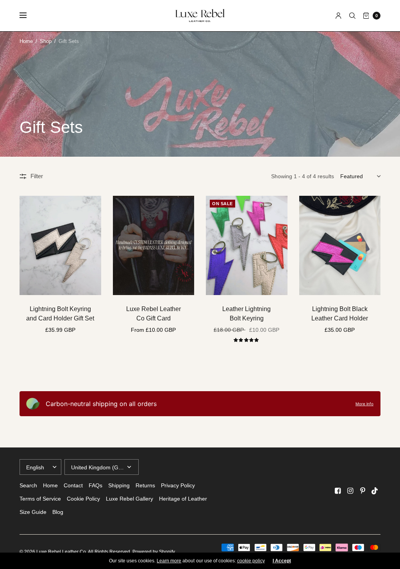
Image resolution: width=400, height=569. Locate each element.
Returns (145, 485)
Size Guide (33, 512)
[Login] (338, 16)
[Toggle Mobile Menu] (28, 15)
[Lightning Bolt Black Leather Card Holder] (340, 245)
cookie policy (251, 561)
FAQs (95, 485)
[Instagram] (350, 490)
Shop (46, 41)
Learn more (169, 561)
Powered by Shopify (153, 552)
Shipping (119, 485)
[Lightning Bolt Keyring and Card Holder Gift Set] (60, 245)
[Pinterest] (362, 490)
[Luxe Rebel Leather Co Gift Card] (154, 245)
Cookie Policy (83, 499)
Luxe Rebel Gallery (129, 499)
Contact (73, 485)
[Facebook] (337, 490)
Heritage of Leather (183, 499)
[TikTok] (375, 490)
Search (28, 485)
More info (364, 403)
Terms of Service (40, 499)
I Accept (282, 560)
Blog (57, 512)
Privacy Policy (178, 485)
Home (26, 41)
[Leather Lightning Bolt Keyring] (247, 245)
